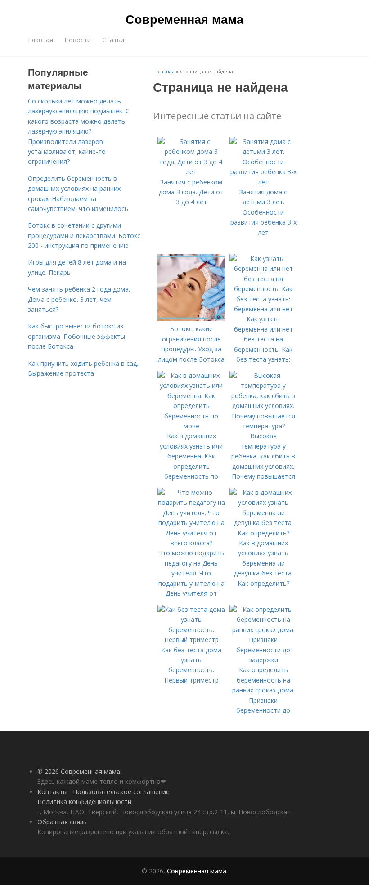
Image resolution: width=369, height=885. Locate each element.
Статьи (113, 40)
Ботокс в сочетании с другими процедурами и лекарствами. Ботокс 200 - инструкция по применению (84, 235)
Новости (77, 40)
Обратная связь (62, 822)
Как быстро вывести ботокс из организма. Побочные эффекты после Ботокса (76, 336)
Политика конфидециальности (84, 801)
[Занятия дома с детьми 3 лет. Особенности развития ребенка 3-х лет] (263, 182)
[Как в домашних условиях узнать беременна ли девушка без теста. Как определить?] (263, 533)
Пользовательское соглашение (121, 791)
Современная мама (184, 18)
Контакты (52, 791)
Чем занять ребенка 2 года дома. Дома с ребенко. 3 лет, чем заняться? (79, 299)
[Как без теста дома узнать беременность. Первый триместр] (191, 639)
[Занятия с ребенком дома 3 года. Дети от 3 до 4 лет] (191, 171)
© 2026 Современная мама (78, 771)
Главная (40, 40)
